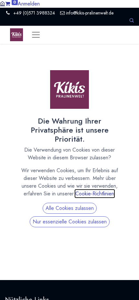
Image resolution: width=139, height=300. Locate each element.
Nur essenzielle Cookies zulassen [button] (70, 221)
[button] (131, 20)
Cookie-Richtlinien (94, 193)
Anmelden (29, 3)
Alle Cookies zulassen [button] (70, 208)
